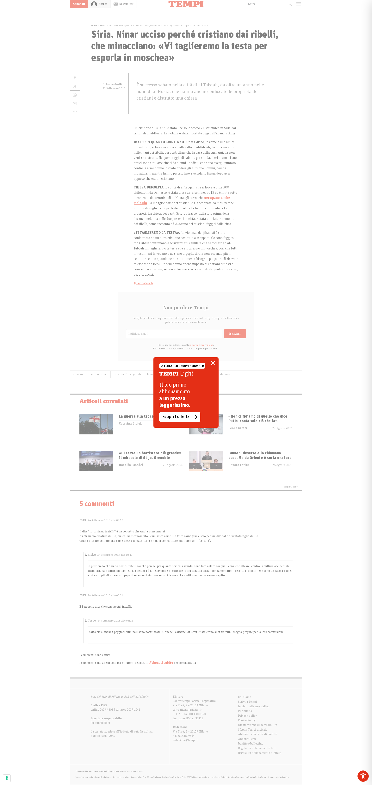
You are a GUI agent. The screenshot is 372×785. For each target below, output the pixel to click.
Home (94, 25)
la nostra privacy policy (201, 345)
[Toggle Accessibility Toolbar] (363, 776)
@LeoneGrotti (143, 283)
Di (112, 84)
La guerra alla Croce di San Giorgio (149, 416)
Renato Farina (239, 465)
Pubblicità (245, 711)
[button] (75, 111)
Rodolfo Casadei (131, 465)
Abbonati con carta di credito (257, 734)
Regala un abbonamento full (257, 748)
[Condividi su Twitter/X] (75, 86)
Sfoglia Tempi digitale (252, 729)
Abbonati (79, 3)
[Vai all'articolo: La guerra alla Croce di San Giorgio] (96, 426)
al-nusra (78, 374)
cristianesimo (99, 374)
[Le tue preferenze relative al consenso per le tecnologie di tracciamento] (6, 778)
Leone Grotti (237, 428)
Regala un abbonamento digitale (259, 752)
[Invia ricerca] (290, 4)
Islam (150, 374)
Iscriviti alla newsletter (253, 706)
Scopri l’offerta (176, 417)
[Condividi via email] (75, 103)
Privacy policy (247, 715)
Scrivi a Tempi (247, 701)
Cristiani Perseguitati (127, 374)
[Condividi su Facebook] (75, 77)
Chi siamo (244, 697)
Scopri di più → (291, 487)
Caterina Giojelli (131, 423)
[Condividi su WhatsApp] (75, 95)
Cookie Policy (247, 720)
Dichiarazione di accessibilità (257, 725)
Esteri (103, 25)
